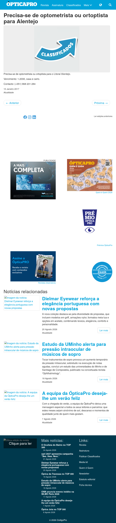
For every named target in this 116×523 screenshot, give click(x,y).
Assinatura (57, 5)
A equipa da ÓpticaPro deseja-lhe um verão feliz (74, 395)
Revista (45, 5)
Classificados (73, 5)
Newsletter (84, 473)
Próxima (101, 103)
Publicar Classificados (89, 456)
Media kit (83, 462)
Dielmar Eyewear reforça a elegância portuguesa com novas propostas (70, 303)
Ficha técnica (85, 484)
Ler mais (104, 330)
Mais (87, 5)
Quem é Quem (86, 467)
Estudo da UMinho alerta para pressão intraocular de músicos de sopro (74, 349)
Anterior (12, 103)
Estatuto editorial (87, 479)
